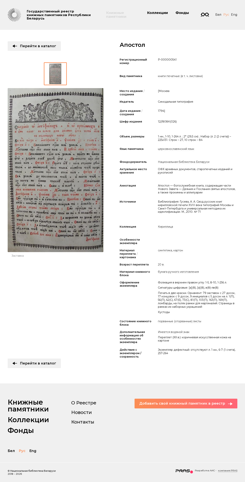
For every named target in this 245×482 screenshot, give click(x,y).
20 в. (161, 264)
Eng (234, 14)
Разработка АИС (205, 470)
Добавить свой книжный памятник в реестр (182, 403)
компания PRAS (227, 470)
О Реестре (83, 403)
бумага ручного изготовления (178, 271)
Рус (226, 14)
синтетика (165, 250)
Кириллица (165, 226)
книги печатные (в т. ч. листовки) (180, 76)
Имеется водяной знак (173, 332)
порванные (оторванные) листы (179, 321)
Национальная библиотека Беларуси (183, 162)
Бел (218, 14)
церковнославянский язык (176, 149)
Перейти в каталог (38, 46)
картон (178, 250)
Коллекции (157, 13)
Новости (81, 412)
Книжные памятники (116, 15)
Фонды (182, 13)
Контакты (82, 422)
